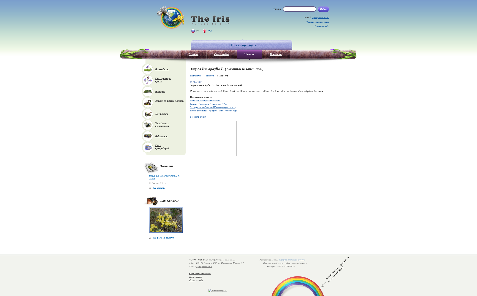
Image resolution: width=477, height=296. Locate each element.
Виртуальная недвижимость (292, 259)
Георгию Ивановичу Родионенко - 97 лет (209, 103)
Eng (210, 30)
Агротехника (161, 113)
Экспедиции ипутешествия (162, 124)
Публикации (161, 136)
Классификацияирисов (163, 80)
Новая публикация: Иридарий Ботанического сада (213, 110)
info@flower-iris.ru (320, 17)
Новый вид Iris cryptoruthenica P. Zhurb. (164, 177)
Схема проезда (322, 26)
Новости (210, 75)
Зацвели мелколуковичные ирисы (205, 100)
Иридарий (160, 91)
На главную (195, 75)
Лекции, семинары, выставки (169, 100)
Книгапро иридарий (162, 147)
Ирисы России (162, 69)
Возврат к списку (198, 116)
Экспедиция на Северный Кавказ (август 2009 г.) (213, 107)
